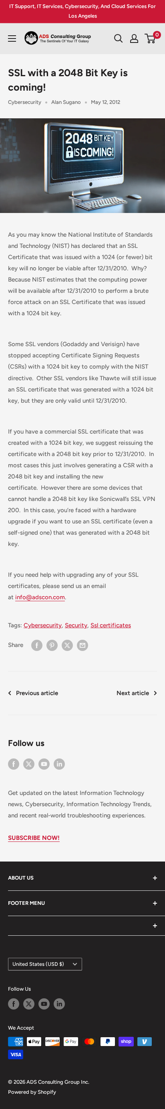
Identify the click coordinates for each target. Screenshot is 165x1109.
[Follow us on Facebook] (13, 764)
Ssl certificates (111, 625)
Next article (133, 693)
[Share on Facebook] (36, 645)
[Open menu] (12, 38)
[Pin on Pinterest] (52, 645)
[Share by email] (82, 645)
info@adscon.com (40, 597)
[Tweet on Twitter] (67, 645)
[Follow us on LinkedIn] (59, 764)
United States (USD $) (38, 964)
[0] (150, 38)
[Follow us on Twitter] (28, 764)
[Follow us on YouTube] (44, 764)
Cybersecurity (24, 102)
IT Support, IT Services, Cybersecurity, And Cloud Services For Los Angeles (82, 11)
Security (76, 625)
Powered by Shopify (32, 1092)
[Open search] (118, 38)
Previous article (37, 693)
